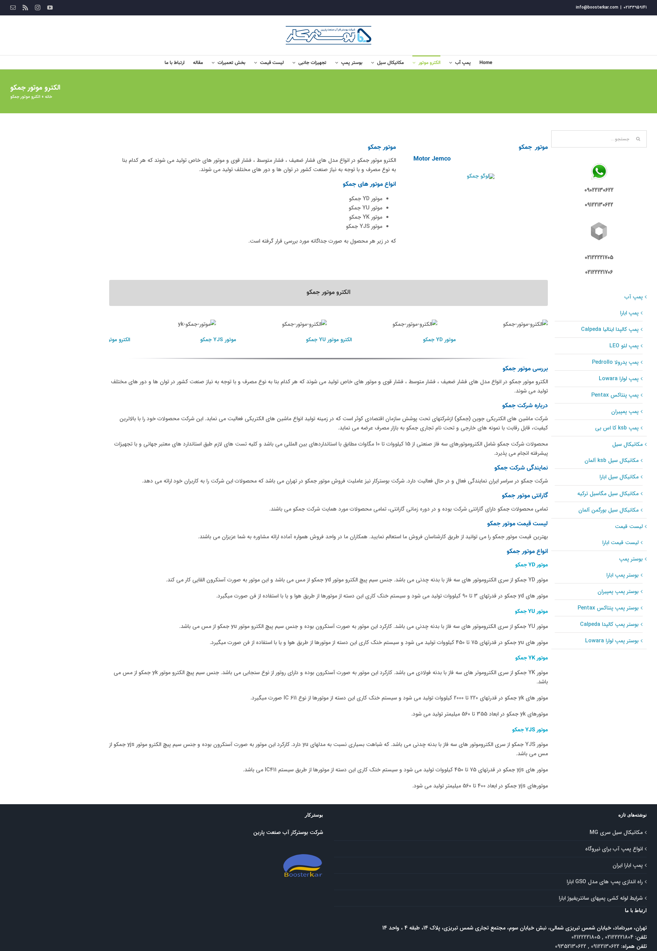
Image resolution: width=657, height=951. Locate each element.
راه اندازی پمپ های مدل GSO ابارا (605, 881)
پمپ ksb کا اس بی (617, 428)
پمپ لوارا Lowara (619, 378)
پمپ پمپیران (625, 411)
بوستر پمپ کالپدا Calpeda (609, 624)
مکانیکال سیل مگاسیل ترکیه (608, 493)
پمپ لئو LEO (624, 346)
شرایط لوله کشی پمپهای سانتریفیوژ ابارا (601, 898)
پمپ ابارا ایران (628, 865)
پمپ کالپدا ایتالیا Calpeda (610, 329)
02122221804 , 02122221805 (602, 937)
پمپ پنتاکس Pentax (615, 395)
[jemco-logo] (480, 176)
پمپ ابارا (629, 313)
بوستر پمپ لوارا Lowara (612, 641)
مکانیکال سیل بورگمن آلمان (608, 510)
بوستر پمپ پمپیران (618, 591)
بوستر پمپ (631, 559)
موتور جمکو (525, 327)
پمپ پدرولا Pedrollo (615, 362)
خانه (48, 96)
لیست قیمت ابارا (620, 542)
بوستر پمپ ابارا (622, 575)
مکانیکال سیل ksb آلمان (611, 460)
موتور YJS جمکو (218, 340)
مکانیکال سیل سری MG (616, 832)
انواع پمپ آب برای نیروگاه (614, 849)
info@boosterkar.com (597, 7)
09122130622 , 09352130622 (587, 946)
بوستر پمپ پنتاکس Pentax (608, 608)
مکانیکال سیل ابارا (619, 477)
